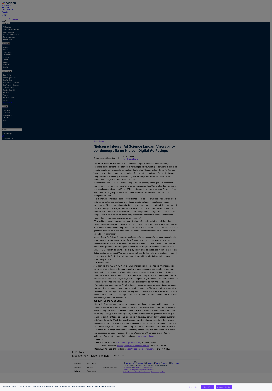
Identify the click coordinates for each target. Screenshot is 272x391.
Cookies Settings (192, 387)
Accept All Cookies (224, 387)
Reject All (207, 387)
